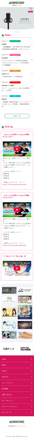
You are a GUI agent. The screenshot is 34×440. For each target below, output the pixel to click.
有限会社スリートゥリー (17, 5)
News (4, 365)
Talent (4, 371)
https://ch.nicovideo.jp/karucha (14, 184)
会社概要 (5, 389)
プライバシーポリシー (10, 406)
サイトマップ (7, 412)
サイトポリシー (7, 400)
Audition (5, 377)
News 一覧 (17, 116)
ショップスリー (7, 383)
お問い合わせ (7, 395)
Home (4, 359)
